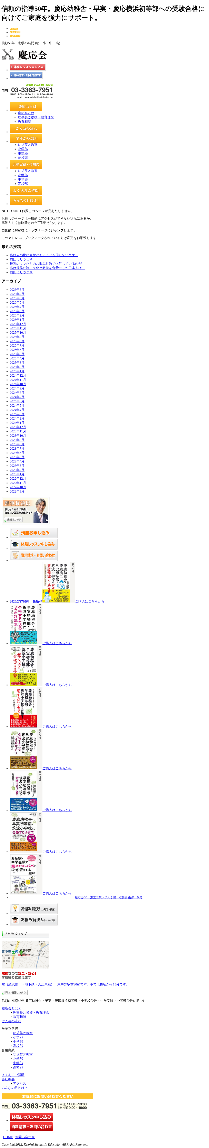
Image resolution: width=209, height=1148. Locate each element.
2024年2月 (17, 418)
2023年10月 (18, 435)
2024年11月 (18, 380)
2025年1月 (17, 371)
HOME (8, 1137)
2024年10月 (18, 384)
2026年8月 (17, 289)
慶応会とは (26, 113)
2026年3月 (17, 311)
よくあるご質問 (13, 1075)
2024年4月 (17, 410)
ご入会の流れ (11, 1021)
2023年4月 (17, 461)
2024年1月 (17, 422)
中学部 (23, 153)
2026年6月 (17, 298)
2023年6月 (17, 452)
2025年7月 (17, 345)
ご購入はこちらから (89, 601)
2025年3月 (17, 362)
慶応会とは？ (11, 1008)
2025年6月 (17, 349)
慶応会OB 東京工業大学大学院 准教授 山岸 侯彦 (108, 897)
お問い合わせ (25, 1137)
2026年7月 (17, 294)
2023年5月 (17, 457)
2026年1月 (17, 319)
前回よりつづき (21, 259)
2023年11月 (18, 431)
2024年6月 (17, 401)
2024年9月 (17, 388)
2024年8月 (17, 392)
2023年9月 (17, 440)
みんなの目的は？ (15, 1088)
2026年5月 (17, 302)
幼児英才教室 (28, 144)
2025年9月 (17, 337)
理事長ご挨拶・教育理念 (36, 117)
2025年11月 (18, 328)
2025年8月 (17, 341)
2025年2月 (17, 367)
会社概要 (8, 1079)
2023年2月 (17, 470)
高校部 (23, 157)
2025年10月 (18, 332)
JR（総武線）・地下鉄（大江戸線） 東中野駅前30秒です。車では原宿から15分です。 (65, 984)
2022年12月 (18, 478)
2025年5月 (17, 354)
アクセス (19, 1083)
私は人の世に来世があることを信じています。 (44, 255)
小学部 (23, 149)
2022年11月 (18, 483)
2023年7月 (17, 448)
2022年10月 (18, 487)
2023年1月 (17, 474)
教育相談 (24, 121)
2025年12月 (18, 324)
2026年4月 (17, 307)
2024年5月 (17, 405)
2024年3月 (17, 414)
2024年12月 (18, 375)
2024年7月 (17, 397)
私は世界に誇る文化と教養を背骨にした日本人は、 (47, 268)
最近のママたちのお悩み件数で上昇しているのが (46, 263)
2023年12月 (18, 427)
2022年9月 (17, 491)
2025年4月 (17, 358)
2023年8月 (17, 444)
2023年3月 (17, 465)
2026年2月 (17, 315)
